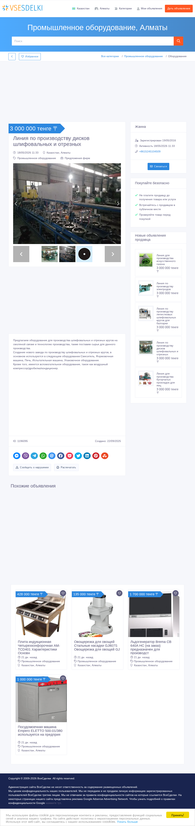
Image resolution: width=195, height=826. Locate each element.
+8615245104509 (150, 151)
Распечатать (68, 494)
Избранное (31, 56)
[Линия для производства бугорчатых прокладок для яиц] (147, 378)
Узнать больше (127, 821)
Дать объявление (178, 8)
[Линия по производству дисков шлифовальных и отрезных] (147, 347)
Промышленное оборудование (143, 56)
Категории (125, 8)
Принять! (177, 814)
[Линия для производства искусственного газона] (147, 260)
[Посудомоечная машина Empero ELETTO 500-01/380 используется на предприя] (41, 732)
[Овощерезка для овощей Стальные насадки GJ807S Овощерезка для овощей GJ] (97, 643)
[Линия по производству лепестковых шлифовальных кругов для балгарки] (147, 313)
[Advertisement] (97, 90)
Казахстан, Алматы (58, 152)
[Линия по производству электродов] (147, 288)
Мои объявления (151, 8)
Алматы (104, 8)
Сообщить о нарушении (34, 494)
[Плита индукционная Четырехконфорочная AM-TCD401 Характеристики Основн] (41, 644)
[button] (16, 217)
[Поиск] (178, 41)
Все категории (110, 56)
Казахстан (83, 8)
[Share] (16, 482)
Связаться (160, 166)
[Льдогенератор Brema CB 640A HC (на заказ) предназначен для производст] (153, 649)
